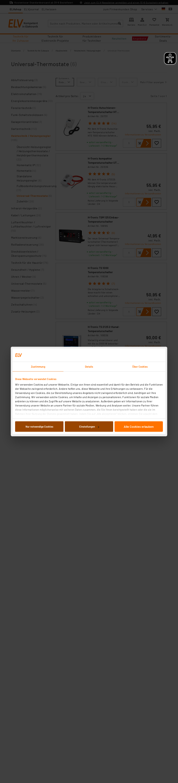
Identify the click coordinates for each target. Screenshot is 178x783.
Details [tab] (89, 366)
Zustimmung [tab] (38, 366)
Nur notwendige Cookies (39, 426)
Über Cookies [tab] (140, 366)
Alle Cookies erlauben (139, 426)
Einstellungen (87, 426)
